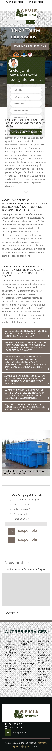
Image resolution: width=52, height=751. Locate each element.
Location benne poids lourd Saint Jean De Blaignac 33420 (44, 656)
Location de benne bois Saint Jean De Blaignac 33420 (10, 666)
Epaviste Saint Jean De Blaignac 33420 (27, 653)
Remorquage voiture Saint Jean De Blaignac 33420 (27, 669)
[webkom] (29, 746)
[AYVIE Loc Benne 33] (26, 12)
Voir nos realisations (30, 46)
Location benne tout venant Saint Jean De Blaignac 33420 (10, 648)
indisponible (16, 1)
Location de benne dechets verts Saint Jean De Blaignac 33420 (44, 677)
